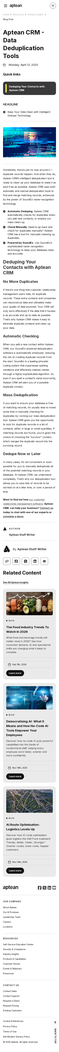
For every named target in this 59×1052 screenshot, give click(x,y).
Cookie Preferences (13, 1021)
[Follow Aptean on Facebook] (39, 888)
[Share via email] (44, 561)
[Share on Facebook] (16, 561)
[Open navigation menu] (5, 6)
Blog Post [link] (8, 19)
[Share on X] (25, 561)
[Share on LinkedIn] (35, 561)
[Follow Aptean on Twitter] (44, 888)
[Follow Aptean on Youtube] (54, 888)
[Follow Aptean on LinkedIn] (49, 888)
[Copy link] (7, 561)
